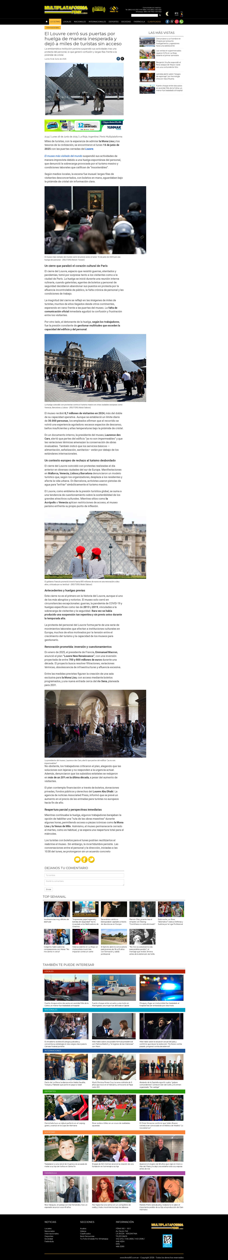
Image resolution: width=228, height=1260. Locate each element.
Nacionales (80, 22)
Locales (67, 22)
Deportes (114, 22)
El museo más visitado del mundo (63, 156)
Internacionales (97, 22)
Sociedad (126, 22)
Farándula (139, 22)
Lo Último (55, 22)
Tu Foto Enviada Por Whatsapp (94, 1239)
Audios (83, 1228)
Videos (83, 1231)
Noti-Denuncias (87, 1236)
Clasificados (154, 22)
